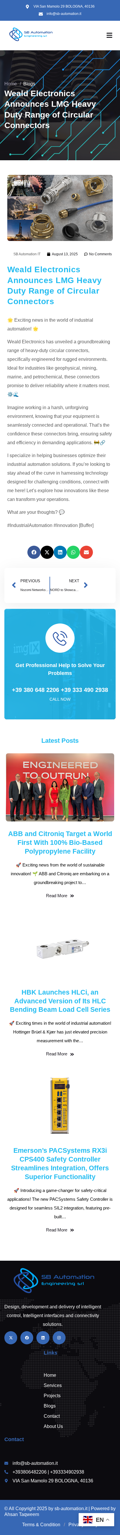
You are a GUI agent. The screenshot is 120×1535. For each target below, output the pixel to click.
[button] (33, 552)
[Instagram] (59, 1337)
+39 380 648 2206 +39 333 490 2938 (60, 690)
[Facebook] (26, 1337)
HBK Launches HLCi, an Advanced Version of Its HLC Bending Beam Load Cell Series (60, 1001)
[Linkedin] (42, 1337)
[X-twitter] (10, 1337)
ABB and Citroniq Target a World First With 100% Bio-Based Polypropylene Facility (60, 842)
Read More (56, 895)
